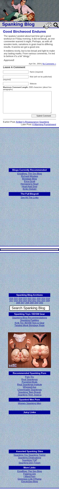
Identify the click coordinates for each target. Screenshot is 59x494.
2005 (32, 303)
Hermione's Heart (29, 184)
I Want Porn (29, 476)
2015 (20, 301)
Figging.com (29, 474)
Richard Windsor (29, 176)
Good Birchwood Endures (24, 31)
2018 (48, 298)
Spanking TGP (29, 460)
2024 (20, 298)
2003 (41, 303)
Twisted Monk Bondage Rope (29, 325)
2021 (34, 298)
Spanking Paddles (29, 320)
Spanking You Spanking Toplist (29, 455)
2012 (34, 301)
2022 (29, 298)
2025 (16, 298)
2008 (18, 303)
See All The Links (30, 197)
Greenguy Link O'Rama (29, 479)
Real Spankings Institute (29, 384)
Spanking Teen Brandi (29, 392)
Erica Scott (29, 181)
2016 (16, 301)
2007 (23, 303)
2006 (27, 303)
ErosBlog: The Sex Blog (29, 173)
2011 (39, 301)
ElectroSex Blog (29, 481)
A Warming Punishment (44, 124)
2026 (11, 298)
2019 (43, 298)
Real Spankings (29, 379)
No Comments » (49, 64)
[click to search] (56, 28)
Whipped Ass (29, 387)
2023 (25, 298)
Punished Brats (29, 382)
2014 (25, 301)
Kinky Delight (29, 189)
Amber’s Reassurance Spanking (32, 122)
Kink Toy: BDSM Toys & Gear (29, 323)
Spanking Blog (18, 24)
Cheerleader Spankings (29, 389)
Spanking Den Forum (29, 463)
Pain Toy (29, 377)
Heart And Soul (29, 186)
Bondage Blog (29, 179)
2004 (36, 303)
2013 (30, 301)
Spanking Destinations (29, 457)
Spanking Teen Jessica (29, 395)
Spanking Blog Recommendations (29, 318)
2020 (39, 298)
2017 (11, 301)
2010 (43, 301)
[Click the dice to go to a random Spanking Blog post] (48, 28)
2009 (48, 301)
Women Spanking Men (29, 403)
